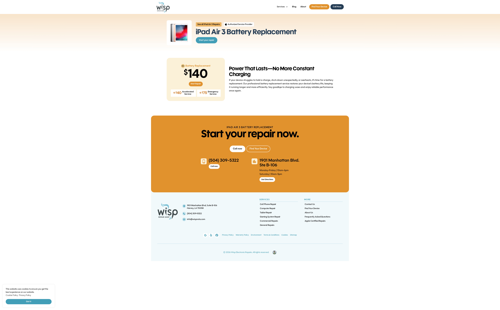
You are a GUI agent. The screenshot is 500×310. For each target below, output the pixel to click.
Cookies (284, 235)
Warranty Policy (242, 235)
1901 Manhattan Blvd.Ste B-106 (279, 163)
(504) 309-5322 (224, 161)
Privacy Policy (228, 235)
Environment (256, 235)
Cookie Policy (12, 295)
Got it (28, 302)
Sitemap (293, 235)
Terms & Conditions (271, 235)
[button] (282, 6)
